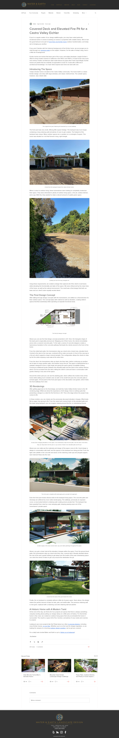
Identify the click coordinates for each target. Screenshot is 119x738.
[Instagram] (59, 380)
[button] (90, 354)
